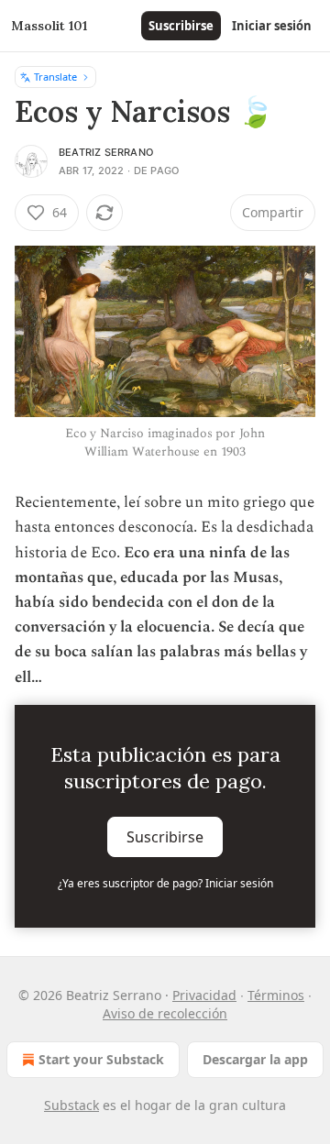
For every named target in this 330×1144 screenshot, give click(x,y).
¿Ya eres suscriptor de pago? (165, 883)
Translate (55, 76)
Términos (276, 995)
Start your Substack (101, 1059)
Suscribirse (181, 25)
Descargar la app (255, 1059)
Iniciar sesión (272, 25)
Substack (71, 1105)
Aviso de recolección (165, 1013)
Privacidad (204, 995)
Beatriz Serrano (106, 152)
